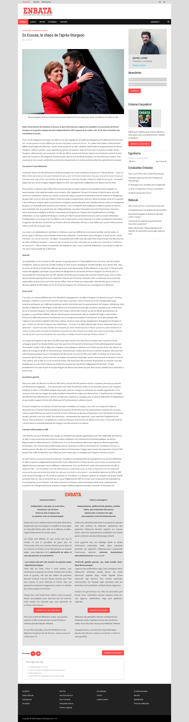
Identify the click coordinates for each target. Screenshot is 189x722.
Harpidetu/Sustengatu (98, 610)
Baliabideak (138, 699)
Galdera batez (102, 699)
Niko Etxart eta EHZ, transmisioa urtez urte (146, 206)
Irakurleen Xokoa (66, 703)
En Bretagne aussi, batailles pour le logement (146, 184)
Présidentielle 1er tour (39, 667)
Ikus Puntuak (65, 699)
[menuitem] (160, 2)
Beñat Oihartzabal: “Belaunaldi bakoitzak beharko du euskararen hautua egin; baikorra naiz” (146, 231)
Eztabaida (52, 22)
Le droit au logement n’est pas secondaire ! (146, 189)
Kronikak (26, 703)
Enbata (38, 718)
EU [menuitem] (160, 2)
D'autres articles (139, 65)
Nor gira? (36, 2)
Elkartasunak (46, 2)
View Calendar (160, 161)
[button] (132, 161)
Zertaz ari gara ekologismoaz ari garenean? (47, 670)
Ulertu (33, 22)
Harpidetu (155, 22)
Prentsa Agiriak (66, 707)
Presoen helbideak (141, 703)
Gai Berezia (36, 31)
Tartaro (63, 22)
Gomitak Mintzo (66, 695)
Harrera (23, 22)
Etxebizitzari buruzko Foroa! (139, 193)
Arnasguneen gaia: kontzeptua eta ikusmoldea (147, 210)
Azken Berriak (28, 695)
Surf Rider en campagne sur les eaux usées (47, 676)
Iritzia (42, 22)
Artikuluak (26, 31)
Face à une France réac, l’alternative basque (146, 173)
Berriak (137, 695)
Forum (99, 695)
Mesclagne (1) (35, 673)
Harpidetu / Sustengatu (140, 144)
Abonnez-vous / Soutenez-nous (48, 610)
